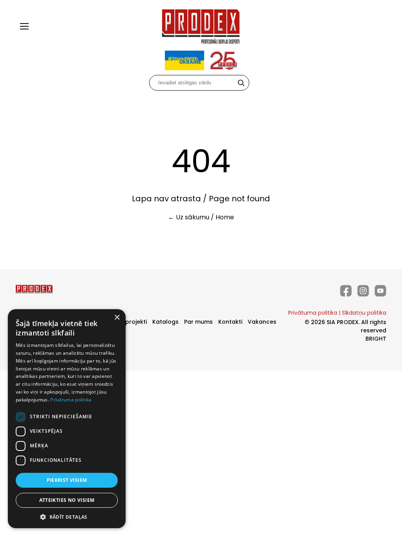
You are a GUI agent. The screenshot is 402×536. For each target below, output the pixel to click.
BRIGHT (375, 339)
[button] (67, 516)
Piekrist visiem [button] (67, 480)
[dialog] (67, 418)
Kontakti (230, 322)
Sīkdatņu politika (364, 313)
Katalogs (165, 322)
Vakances (262, 322)
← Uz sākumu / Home (201, 217)
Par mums (198, 322)
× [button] (117, 318)
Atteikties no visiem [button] (67, 500)
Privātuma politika (312, 313)
